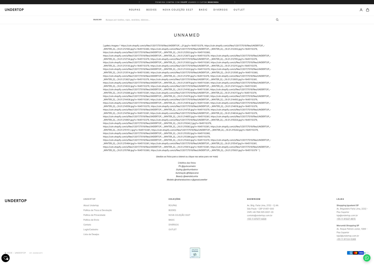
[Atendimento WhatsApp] (366, 257)
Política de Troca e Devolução (97, 210)
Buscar (98, 19)
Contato (87, 224)
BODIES (151, 9)
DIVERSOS (220, 9)
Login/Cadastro (90, 229)
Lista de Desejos (91, 234)
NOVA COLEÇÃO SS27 (178, 9)
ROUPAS (135, 9)
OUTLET (239, 9)
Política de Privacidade (94, 215)
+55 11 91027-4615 (346, 218)
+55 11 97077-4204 (256, 218)
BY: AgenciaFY (36, 253)
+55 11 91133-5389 (346, 239)
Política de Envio (91, 220)
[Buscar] (277, 19)
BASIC (203, 9)
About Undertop (91, 205)
